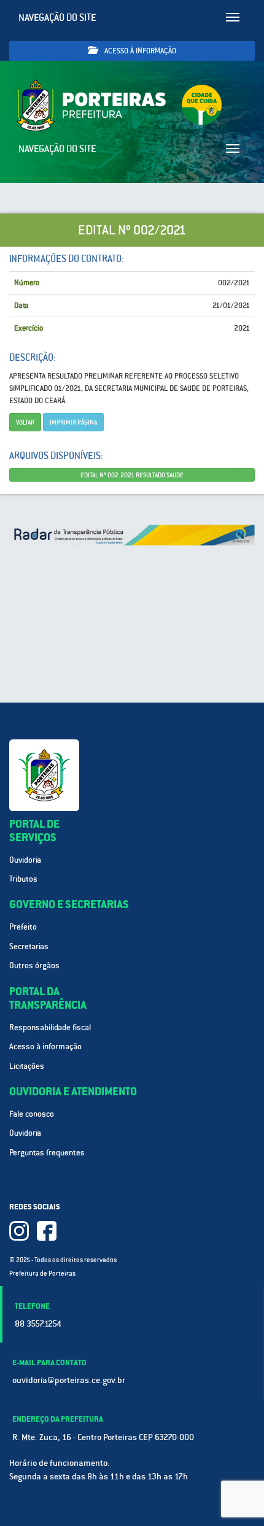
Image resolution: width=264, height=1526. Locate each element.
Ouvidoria (25, 860)
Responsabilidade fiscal (50, 1027)
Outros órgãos (34, 965)
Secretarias (29, 946)
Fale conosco (31, 1114)
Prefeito (23, 927)
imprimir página (73, 422)
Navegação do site (57, 17)
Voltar (25, 422)
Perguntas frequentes (47, 1152)
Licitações (26, 1066)
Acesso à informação (139, 51)
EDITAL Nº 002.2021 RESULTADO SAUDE (132, 475)
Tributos (23, 879)
